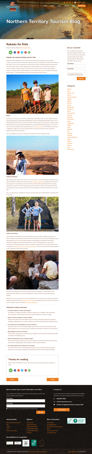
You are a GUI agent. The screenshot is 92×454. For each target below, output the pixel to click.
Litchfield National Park (32, 430)
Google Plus (18, 52)
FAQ (7, 424)
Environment (70, 119)
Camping (69, 135)
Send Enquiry (62, 409)
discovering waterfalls (37, 181)
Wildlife (69, 101)
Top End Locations (71, 97)
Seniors (69, 141)
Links (7, 428)
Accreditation (50, 422)
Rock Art (69, 103)
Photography (70, 123)
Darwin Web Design (73, 451)
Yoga (68, 147)
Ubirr (18, 240)
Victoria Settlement (72, 137)
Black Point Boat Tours (52, 430)
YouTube (70, 3)
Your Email (70, 68)
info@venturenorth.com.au (64, 401)
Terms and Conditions (11, 430)
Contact (66, 6)
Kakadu (22, 48)
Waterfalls (69, 117)
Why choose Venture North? (13, 422)
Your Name (70, 63)
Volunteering (70, 149)
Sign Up (81, 78)
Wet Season (70, 109)
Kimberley (69, 133)
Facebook (64, 3)
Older (52, 379)
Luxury (69, 121)
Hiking (69, 111)
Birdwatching (70, 107)
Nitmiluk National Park (32, 428)
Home (45, 6)
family (26, 48)
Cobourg (69, 99)
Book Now (82, 6)
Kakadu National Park (32, 426)
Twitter (22, 52)
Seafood (69, 145)
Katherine (69, 129)
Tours (59, 6)
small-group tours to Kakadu (28, 300)
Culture (69, 95)
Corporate (69, 143)
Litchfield (69, 115)
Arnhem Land (70, 93)
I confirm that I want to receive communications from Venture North (75, 74)
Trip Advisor (67, 3)
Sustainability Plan (51, 424)
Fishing (69, 125)
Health (69, 139)
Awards (8, 426)
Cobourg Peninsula (31, 424)
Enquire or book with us (32, 302)
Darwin (69, 105)
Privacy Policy (32, 451)
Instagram (72, 3)
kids (29, 48)
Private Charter (71, 113)
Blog (73, 6)
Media (48, 428)
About (52, 6)
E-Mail (29, 52)
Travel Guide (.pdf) (51, 432)
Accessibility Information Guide (55, 426)
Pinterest (25, 52)
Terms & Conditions (41, 451)
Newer (12, 379)
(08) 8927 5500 (81, 2)
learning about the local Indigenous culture (25, 246)
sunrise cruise (38, 126)
